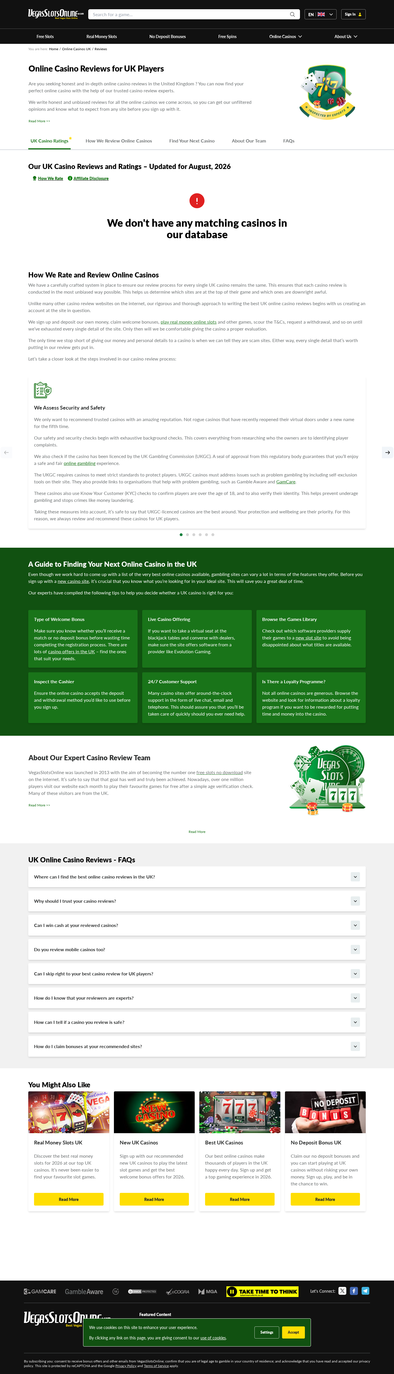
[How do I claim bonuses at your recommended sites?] (355, 1046)
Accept (293, 1332)
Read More (197, 831)
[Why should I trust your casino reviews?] (355, 901)
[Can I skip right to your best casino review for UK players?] (355, 973)
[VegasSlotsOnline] (67, 1320)
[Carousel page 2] (187, 534)
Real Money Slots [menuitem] (102, 36)
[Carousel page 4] (200, 534)
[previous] (6, 452)
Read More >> (39, 121)
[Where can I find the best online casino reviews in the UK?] (355, 876)
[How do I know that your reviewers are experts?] (355, 998)
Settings (266, 1332)
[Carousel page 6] (212, 534)
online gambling (79, 463)
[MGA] (207, 1292)
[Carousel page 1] (181, 534)
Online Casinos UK (76, 48)
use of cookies (213, 1338)
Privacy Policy (125, 1365)
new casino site (73, 581)
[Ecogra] (177, 1291)
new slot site (308, 637)
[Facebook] (354, 1291)
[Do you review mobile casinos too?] (355, 949)
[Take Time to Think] (262, 1291)
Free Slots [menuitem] (45, 36)
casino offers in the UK (71, 651)
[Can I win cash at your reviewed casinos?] (355, 925)
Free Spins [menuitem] (227, 36)
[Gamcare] (40, 1291)
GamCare (285, 481)
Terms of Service (156, 1365)
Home (53, 48)
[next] (387, 452)
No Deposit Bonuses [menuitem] (167, 36)
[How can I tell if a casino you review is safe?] (355, 1022)
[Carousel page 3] (193, 534)
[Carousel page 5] (206, 534)
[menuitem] (285, 36)
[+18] (115, 1291)
